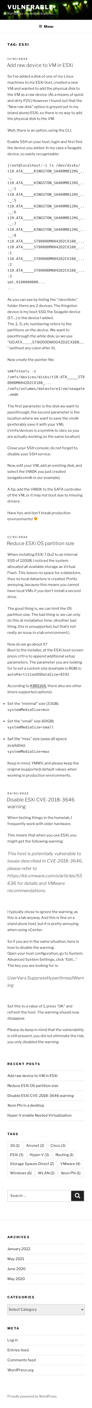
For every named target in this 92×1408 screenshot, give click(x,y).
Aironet (35, 1145)
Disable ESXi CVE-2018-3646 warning (40, 1096)
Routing (64, 1155)
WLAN (46, 1173)
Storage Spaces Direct (32, 1164)
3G (15, 1145)
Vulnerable (30, 7)
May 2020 (16, 1279)
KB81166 (38, 686)
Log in (12, 1340)
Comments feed (21, 1360)
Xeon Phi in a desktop (25, 1105)
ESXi (16, 1155)
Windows (21, 1173)
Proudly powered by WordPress (32, 1396)
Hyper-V (39, 1155)
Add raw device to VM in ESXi (40, 65)
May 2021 (15, 1259)
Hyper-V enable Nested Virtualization (39, 1115)
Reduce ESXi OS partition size (40, 543)
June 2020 (16, 1269)
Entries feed (18, 1350)
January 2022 (18, 1249)
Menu (48, 26)
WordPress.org (20, 1370)
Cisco (58, 1145)
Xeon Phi (70, 1173)
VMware (70, 1164)
